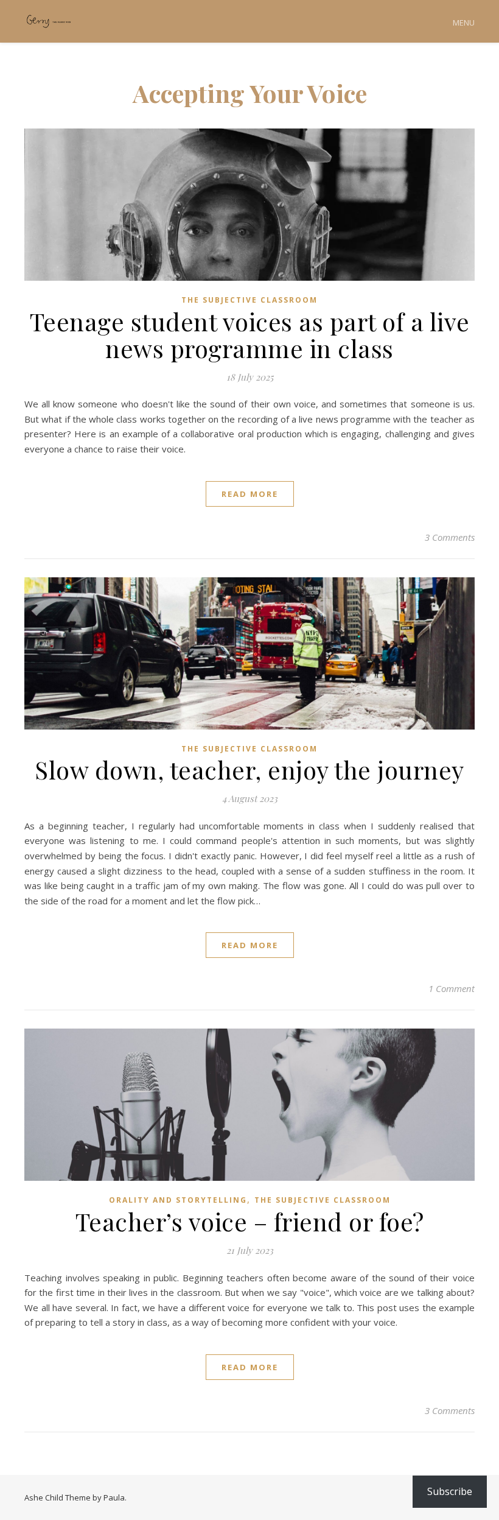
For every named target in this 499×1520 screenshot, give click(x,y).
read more (250, 493)
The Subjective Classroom (249, 300)
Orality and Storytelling (178, 1200)
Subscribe (449, 1491)
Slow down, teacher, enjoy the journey (249, 769)
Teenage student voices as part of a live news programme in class (250, 334)
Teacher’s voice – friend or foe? (249, 1221)
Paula (114, 1497)
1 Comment (451, 988)
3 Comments (450, 537)
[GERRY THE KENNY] (48, 21)
